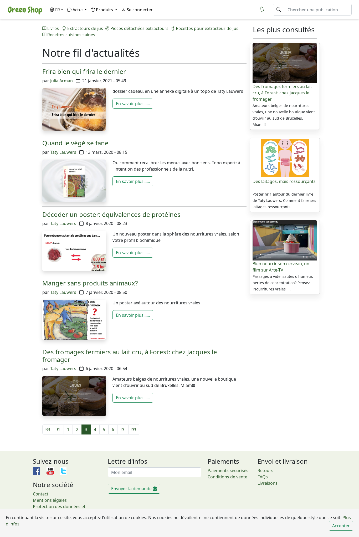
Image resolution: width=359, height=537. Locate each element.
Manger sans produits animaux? (90, 283)
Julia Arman (61, 81)
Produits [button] (105, 10)
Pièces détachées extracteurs (138, 28)
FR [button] (57, 10)
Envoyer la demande (132, 489)
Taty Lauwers (63, 152)
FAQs (263, 477)
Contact (40, 494)
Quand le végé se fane (75, 143)
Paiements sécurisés (228, 470)
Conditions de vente (227, 477)
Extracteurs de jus (84, 28)
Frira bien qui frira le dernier (84, 71)
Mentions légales (50, 500)
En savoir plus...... (133, 103)
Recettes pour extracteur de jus (206, 28)
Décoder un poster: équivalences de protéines (111, 214)
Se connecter (139, 10)
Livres (53, 28)
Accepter (341, 526)
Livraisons (268, 483)
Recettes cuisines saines (70, 35)
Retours (265, 470)
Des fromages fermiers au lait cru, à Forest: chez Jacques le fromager (129, 355)
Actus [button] (78, 10)
